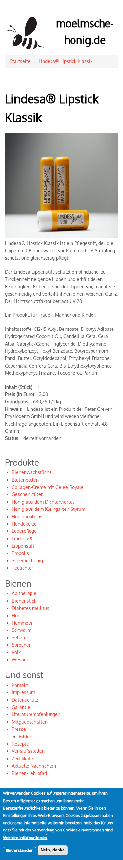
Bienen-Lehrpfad (29, 773)
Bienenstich (24, 601)
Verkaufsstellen (28, 751)
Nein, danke (53, 850)
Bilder (25, 736)
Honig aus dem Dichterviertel (43, 502)
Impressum (23, 692)
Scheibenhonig (27, 560)
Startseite (20, 61)
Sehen (18, 637)
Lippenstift (23, 546)
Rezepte (20, 744)
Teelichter (22, 567)
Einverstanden (20, 850)
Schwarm (21, 630)
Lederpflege (24, 531)
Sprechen (21, 645)
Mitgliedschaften (30, 722)
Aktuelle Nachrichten (34, 766)
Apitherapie (24, 593)
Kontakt (20, 685)
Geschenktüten (28, 494)
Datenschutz (25, 700)
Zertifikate (22, 758)
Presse (19, 729)
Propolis (20, 553)
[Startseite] (26, 50)
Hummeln (22, 623)
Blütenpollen (25, 480)
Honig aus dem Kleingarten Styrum (48, 509)
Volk (16, 652)
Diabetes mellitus (30, 608)
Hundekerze (24, 524)
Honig (18, 615)
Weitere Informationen (25, 837)
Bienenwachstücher (32, 472)
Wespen (20, 659)
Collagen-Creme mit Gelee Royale (48, 487)
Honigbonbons (27, 516)
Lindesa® (22, 538)
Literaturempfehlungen (36, 714)
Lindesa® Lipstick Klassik (65, 61)
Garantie (21, 707)
